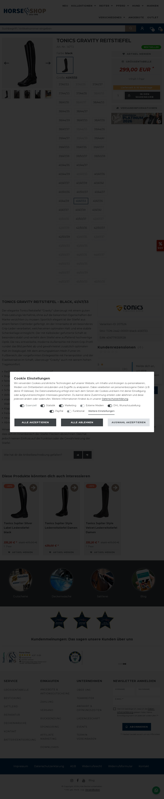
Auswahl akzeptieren (129, 422)
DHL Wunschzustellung (126, 405)
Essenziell (31, 405)
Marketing (70, 405)
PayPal (59, 411)
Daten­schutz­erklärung (115, 398)
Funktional (78, 411)
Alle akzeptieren (35, 422)
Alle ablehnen (82, 422)
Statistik (50, 405)
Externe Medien (95, 405)
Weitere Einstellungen (101, 411)
